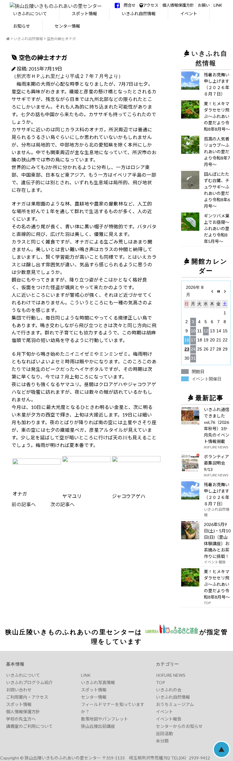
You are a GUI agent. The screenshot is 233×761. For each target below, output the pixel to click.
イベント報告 (168, 718)
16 (186, 339)
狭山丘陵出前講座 (98, 726)
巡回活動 (164, 733)
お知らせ (21, 26)
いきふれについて (30, 13)
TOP (160, 682)
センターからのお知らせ (179, 726)
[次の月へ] (225, 291)
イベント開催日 (206, 378)
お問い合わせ (19, 689)
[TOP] (8, 39)
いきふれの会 (168, 689)
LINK (218, 5)
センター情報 (67, 26)
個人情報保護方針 (178, 5)
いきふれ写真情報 (98, 682)
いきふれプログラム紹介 (29, 682)
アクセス (150, 5)
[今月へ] (218, 291)
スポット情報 (84, 13)
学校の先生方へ (21, 718)
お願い (204, 5)
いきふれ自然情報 (139, 13)
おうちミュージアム (175, 704)
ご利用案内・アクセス (27, 697)
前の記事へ (24, 504)
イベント (188, 13)
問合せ (130, 5)
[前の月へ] (212, 291)
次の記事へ (55, 504)
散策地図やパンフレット (104, 718)
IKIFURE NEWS (170, 675)
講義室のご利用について (29, 726)
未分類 (162, 740)
